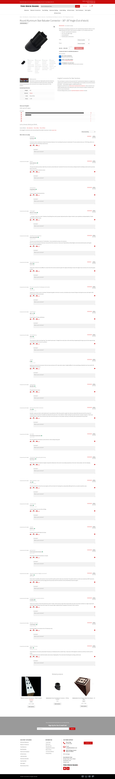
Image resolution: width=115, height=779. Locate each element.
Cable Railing (62, 10)
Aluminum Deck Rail (24, 758)
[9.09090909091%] (28, 114)
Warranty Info (49, 746)
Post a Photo (42, 128)
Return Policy (48, 749)
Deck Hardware (79, 10)
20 (90, 112)
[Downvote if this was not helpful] (33, 145)
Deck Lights (88, 10)
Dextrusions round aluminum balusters (77, 85)
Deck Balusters (26, 17)
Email (67, 746)
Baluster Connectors (35, 10)
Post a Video (36, 128)
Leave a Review (23, 128)
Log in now (54, 130)
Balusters (26, 10)
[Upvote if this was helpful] (30, 145)
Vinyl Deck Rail (23, 761)
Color (60, 39)
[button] (54, 27)
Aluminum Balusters (33, 17)
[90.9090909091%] (54, 112)
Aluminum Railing (53, 10)
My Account (85, 6)
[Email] (64, 747)
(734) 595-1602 (92, 2)
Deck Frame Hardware (24, 751)
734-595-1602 (69, 743)
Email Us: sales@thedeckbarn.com (88, 1)
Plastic (31, 93)
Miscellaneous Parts (24, 765)
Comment (35, 149)
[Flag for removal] (94, 145)
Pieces (60, 43)
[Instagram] (67, 768)
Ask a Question (30, 128)
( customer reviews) (69, 25)
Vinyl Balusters (23, 747)
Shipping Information (50, 747)
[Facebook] (64, 768)
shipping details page (69, 60)
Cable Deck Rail (23, 756)
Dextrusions (23, 23)
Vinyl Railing (45, 10)
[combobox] (57, 6)
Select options (31, 706)
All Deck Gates (70, 10)
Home (21, 17)
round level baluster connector (77, 90)
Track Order (48, 742)
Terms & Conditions (50, 751)
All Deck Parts (57, 13)
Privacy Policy (48, 753)
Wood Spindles (23, 749)
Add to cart (79, 48)
